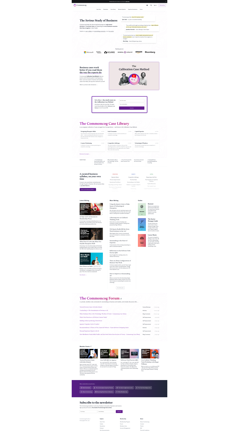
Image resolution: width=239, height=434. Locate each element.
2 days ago (157, 320)
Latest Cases (83, 159)
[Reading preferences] (147, 5)
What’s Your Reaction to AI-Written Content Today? (93, 317)
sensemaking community (99, 31)
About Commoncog (87, 391)
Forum (141, 9)
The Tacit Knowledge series (144, 387)
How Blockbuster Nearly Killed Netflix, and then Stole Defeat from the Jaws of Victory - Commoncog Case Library (110, 334)
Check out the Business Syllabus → (88, 189)
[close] (166, 1)
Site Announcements (104, 430)
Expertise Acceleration (132, 9)
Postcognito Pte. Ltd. (85, 420)
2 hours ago (156, 307)
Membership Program (125, 421)
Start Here (99, 9)
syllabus (90, 31)
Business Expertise (122, 9)
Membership (162, 5)
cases (86, 31)
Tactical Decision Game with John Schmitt (91, 307)
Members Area (123, 426)
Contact (142, 424)
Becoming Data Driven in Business (105, 391)
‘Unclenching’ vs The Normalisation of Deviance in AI (94, 310)
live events (111, 31)
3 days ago (157, 334)
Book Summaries (86, 387)
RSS (141, 428)
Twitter (142, 426)
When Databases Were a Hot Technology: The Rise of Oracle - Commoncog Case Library (103, 314)
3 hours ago (156, 310)
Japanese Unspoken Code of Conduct (89, 324)
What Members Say (122, 391)
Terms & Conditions (144, 430)
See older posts (120, 287)
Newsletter (105, 9)
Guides (101, 424)
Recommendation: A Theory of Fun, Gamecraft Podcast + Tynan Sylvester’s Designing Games (104, 327)
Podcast (102, 428)
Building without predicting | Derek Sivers (91, 320)
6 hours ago (156, 314)
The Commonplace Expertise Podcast (104, 387)
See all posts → (83, 275)
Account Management (125, 428)
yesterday (157, 317)
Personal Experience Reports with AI (89, 331)
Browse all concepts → (85, 154)
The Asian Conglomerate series (125, 387)
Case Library (113, 9)
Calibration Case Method (93, 76)
